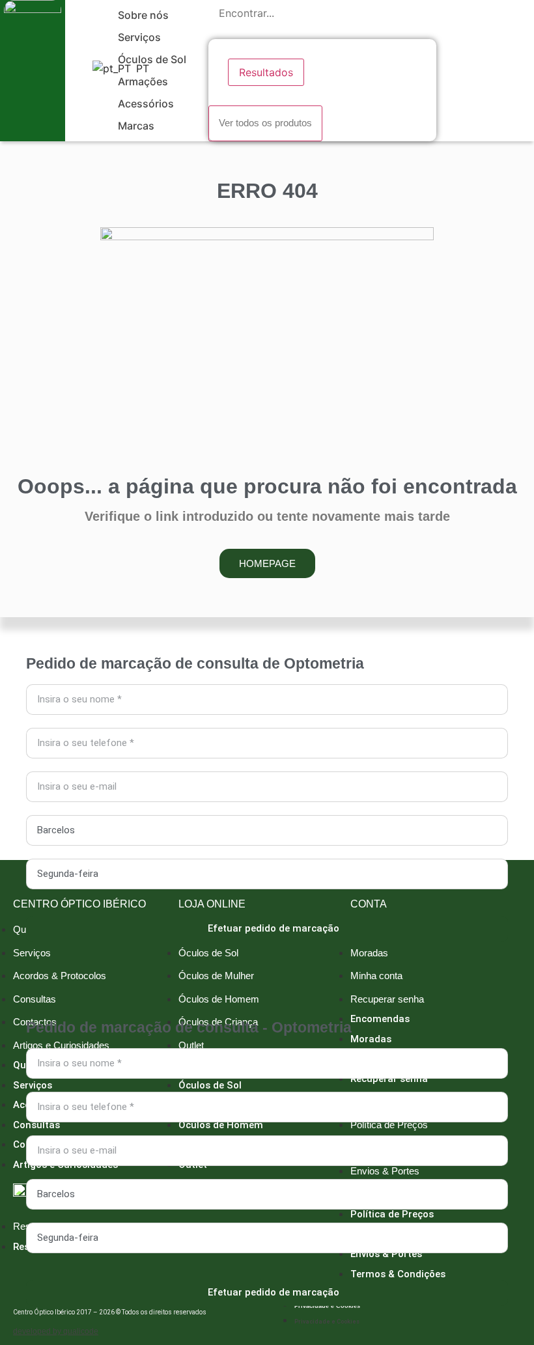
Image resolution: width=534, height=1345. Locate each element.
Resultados (266, 72)
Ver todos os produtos (265, 122)
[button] (150, 15)
